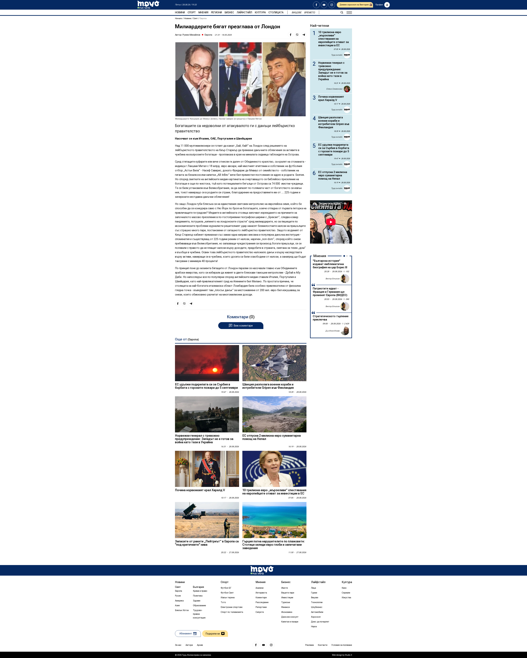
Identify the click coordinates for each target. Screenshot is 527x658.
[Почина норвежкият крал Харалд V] (207, 469)
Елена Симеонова (334, 89)
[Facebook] (316, 5)
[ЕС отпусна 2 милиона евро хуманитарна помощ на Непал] (274, 414)
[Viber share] (297, 34)
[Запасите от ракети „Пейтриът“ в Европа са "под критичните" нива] (207, 520)
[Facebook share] (290, 34)
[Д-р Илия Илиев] (344, 330)
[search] (341, 12)
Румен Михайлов (191, 34)
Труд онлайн (336, 55)
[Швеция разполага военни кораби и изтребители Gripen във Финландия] (274, 363)
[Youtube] (324, 5)
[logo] (148, 5)
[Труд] (261, 570)
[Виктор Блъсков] (344, 278)
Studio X (348, 655)
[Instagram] (331, 5)
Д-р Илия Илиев (332, 331)
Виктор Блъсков (333, 278)
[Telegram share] (303, 34)
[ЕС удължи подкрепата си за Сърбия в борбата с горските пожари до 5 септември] (207, 363)
